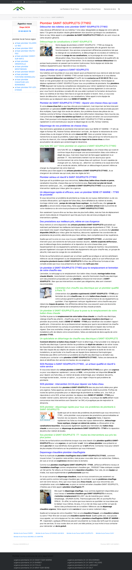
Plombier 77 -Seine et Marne (41, 17)
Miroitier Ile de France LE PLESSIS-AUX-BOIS (50, 533)
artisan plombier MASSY (25, 72)
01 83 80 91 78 (18, 2)
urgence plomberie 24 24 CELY (80, 568)
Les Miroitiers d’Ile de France (91, 9)
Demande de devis (110, 9)
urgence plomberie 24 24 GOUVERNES (83, 560)
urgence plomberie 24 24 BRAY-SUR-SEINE (31, 568)
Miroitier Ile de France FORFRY (23, 533)
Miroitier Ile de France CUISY (105, 533)
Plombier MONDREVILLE (21, 544)
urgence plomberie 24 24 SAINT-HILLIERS (84, 563)
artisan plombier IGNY (24, 48)
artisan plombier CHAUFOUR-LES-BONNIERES (22, 82)
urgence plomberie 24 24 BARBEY (28, 563)
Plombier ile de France (25, 17)
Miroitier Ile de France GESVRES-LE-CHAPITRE (28, 536)
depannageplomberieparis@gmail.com (35, 2)
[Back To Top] (127, 565)
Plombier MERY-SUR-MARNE (110, 544)
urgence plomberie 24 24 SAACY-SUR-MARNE (33, 560)
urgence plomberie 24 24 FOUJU (27, 565)
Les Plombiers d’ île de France (69, 9)
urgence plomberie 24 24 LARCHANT (82, 565)
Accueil (14, 17)
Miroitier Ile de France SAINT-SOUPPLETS (80, 533)
